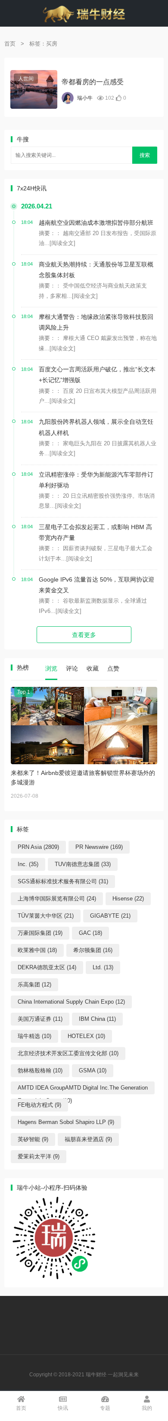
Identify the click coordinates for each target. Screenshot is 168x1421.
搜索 (145, 155)
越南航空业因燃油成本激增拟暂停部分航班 (96, 222)
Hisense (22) (128, 898)
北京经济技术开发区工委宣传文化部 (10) (68, 1053)
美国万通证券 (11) (40, 1019)
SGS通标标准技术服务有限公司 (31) (63, 881)
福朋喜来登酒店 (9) (88, 1139)
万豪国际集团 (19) (40, 933)
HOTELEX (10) (86, 1036)
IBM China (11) (97, 1019)
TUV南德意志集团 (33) (83, 864)
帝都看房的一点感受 (93, 82)
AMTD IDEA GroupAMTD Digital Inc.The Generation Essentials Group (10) (83, 1089)
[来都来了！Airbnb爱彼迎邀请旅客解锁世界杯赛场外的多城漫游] (84, 725)
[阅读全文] (62, 243)
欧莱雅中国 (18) (37, 950)
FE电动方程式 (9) (39, 1105)
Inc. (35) (28, 864)
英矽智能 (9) (33, 1139)
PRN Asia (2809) (38, 847)
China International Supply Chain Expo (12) (71, 1001)
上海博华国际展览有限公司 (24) (57, 898)
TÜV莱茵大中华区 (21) (46, 916)
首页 (10, 43)
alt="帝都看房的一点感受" (31, 92)
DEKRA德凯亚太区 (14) (47, 967)
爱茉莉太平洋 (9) (38, 1156)
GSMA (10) (92, 1070)
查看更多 (84, 634)
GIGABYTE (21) (110, 916)
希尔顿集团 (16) (92, 950)
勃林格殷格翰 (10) (40, 1070)
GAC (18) (90, 933)
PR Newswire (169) (99, 847)
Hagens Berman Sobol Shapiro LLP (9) (66, 1122)
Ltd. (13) (103, 967)
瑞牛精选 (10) (34, 1036)
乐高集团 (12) (34, 984)
